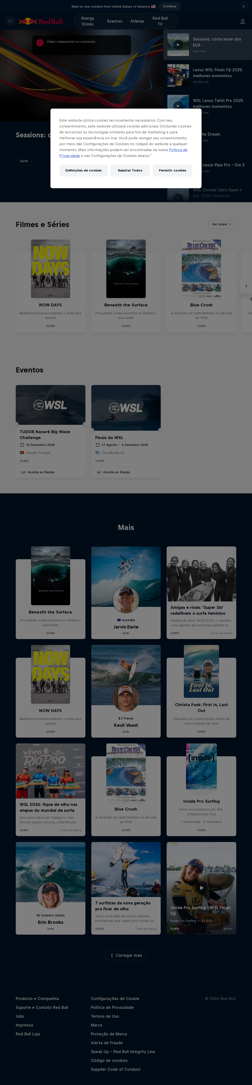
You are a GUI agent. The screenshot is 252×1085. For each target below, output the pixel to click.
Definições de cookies (83, 170)
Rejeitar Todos (130, 170)
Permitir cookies (172, 170)
